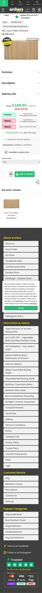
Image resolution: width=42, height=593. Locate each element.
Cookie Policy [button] (19, 301)
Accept (21, 308)
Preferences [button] (33, 303)
